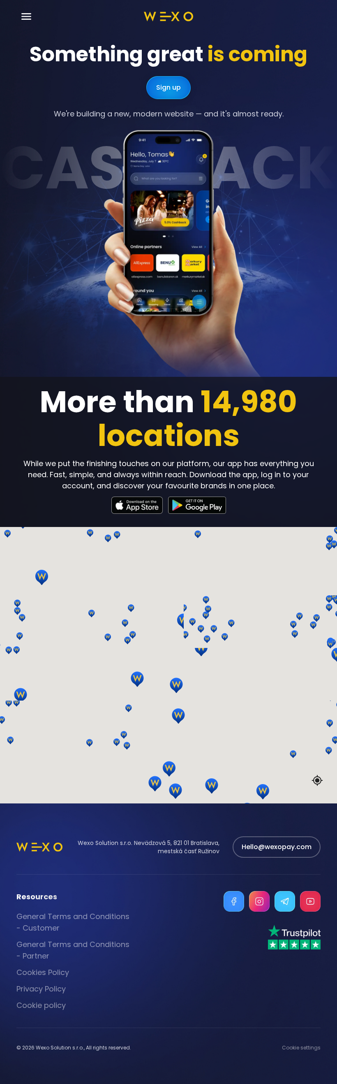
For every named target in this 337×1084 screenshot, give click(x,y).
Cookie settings (301, 1048)
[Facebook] (234, 901)
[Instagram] (259, 901)
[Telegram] (285, 901)
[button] (186, 622)
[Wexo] (168, 16)
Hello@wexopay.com (277, 847)
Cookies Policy (42, 972)
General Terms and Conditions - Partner (72, 950)
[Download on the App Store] (137, 505)
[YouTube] (310, 901)
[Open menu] (26, 17)
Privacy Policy (41, 989)
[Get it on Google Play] (197, 505)
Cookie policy (41, 1005)
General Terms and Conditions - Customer (72, 922)
